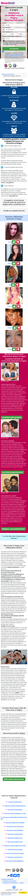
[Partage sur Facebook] (11, 876)
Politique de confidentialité (10, 883)
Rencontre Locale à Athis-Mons (15, 826)
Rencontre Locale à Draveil (15, 834)
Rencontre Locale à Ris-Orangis (15, 853)
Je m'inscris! (14, 49)
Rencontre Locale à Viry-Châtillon (15, 822)
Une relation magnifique (7, 441)
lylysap (10, 349)
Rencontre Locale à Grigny (15, 849)
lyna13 (9, 242)
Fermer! (23, 892)
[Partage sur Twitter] (15, 876)
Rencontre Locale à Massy (15, 809)
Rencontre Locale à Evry (15, 802)
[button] (14, 242)
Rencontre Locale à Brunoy (15, 857)
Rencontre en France (8, 74)
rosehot (9, 306)
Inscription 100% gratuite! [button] (11, 417)
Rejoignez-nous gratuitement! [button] (13, 529)
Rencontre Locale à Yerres (15, 838)
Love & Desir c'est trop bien (8, 496)
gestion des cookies (14, 56)
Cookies (21, 883)
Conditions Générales (7, 879)
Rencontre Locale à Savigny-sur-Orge (15, 813)
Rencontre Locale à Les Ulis (15, 842)
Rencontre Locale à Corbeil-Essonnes (15, 806)
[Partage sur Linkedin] (18, 876)
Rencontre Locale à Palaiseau (15, 830)
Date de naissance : (7, 32)
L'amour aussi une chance (8, 384)
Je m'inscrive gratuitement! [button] (12, 472)
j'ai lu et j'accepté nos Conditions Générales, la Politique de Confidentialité (14, 54)
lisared (10, 263)
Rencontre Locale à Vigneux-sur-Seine (15, 845)
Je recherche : (6, 27)
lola (10, 285)
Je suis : (4, 23)
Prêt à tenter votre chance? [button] (14, 779)
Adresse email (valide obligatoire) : (12, 36)
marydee (9, 328)
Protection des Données (9, 881)
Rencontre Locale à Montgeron (15, 861)
